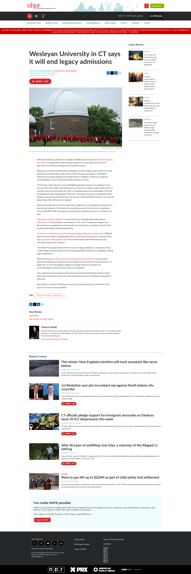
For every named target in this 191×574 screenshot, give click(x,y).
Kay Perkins (59, 70)
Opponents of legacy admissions (51, 219)
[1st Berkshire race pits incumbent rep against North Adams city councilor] (44, 391)
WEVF (105, 551)
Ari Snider (64, 453)
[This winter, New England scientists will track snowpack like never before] (44, 368)
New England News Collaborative (50, 295)
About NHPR (110, 23)
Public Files (107, 544)
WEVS (105, 562)
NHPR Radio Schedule (81, 544)
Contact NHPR (79, 539)
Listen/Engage (93, 23)
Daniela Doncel (66, 423)
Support (158, 6)
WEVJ (105, 555)
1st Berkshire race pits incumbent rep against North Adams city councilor (107, 387)
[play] (30, 16)
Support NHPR (42, 520)
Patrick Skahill (70, 70)
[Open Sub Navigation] (42, 23)
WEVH (105, 553)
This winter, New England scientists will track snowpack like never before (109, 363)
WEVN (105, 557)
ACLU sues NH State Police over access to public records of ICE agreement (150, 60)
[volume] (36, 16)
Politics (146, 51)
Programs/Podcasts (72, 23)
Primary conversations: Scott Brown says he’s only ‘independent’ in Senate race (152, 106)
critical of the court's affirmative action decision (74, 259)
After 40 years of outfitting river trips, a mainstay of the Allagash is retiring (109, 447)
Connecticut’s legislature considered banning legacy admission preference (69, 233)
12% (66, 239)
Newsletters (52, 23)
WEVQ (105, 560)
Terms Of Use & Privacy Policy (113, 539)
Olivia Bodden (66, 393)
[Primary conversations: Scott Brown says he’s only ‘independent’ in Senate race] (136, 101)
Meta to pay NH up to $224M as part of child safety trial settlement (110, 477)
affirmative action (44, 222)
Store (147, 23)
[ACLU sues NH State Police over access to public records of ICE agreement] (136, 55)
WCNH (105, 548)
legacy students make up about (50, 239)
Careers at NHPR (80, 549)
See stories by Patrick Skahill (54, 339)
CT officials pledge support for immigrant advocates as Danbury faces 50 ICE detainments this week (107, 417)
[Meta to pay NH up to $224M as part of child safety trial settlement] (44, 481)
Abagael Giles (66, 369)
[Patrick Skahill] (34, 332)
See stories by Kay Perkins (41, 319)
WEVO (105, 558)
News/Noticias (34, 23)
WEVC (105, 550)
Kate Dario (65, 481)
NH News (147, 119)
